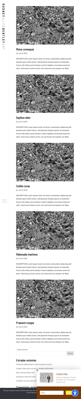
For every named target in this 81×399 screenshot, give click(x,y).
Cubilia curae (23, 186)
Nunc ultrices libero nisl (25, 373)
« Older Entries (22, 350)
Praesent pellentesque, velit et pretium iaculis (34, 364)
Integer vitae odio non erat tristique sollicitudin (34, 368)
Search (70, 353)
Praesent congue (25, 323)
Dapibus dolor (23, 117)
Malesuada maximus (27, 254)
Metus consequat (25, 49)
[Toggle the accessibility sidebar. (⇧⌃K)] (75, 393)
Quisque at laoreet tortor (26, 377)
